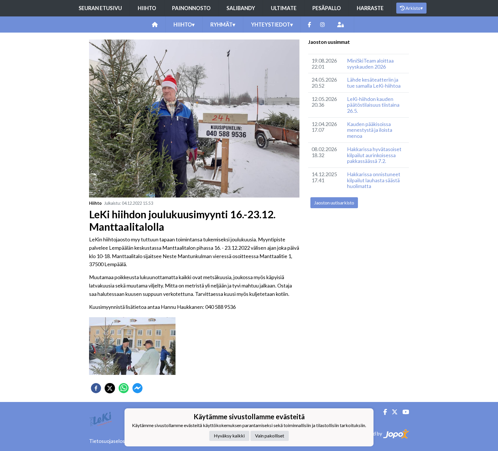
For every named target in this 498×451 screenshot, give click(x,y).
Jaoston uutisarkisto (334, 202)
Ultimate (284, 8)
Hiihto (147, 8)
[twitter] (110, 388)
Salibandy (241, 8)
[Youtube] (403, 412)
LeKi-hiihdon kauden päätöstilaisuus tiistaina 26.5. (373, 105)
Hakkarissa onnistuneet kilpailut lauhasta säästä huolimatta (373, 180)
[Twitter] (392, 412)
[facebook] (96, 388)
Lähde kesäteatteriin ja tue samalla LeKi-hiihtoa (374, 82)
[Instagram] (322, 24)
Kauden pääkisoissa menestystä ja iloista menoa (369, 130)
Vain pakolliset (269, 436)
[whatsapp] (123, 388)
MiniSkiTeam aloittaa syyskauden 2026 (370, 63)
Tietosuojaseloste (109, 441)
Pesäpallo (326, 8)
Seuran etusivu (100, 8)
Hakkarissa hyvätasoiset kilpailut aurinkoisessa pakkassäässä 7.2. (374, 155)
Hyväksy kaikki (229, 436)
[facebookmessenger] (137, 388)
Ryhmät (222, 24)
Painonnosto (191, 8)
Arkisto (414, 8)
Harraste (370, 8)
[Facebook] (309, 24)
